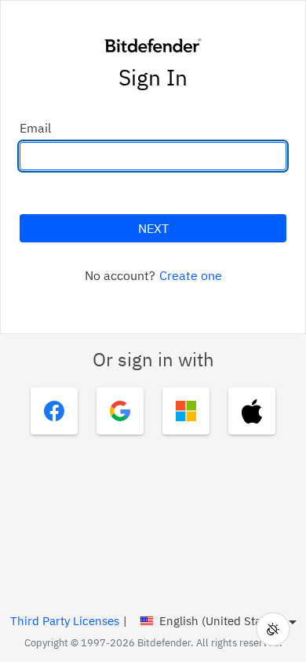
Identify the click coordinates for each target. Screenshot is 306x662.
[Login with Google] (120, 411)
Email (35, 128)
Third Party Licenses (64, 620)
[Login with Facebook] (54, 411)
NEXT (153, 228)
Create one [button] (190, 275)
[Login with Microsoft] (185, 411)
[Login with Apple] (251, 411)
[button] (273, 629)
